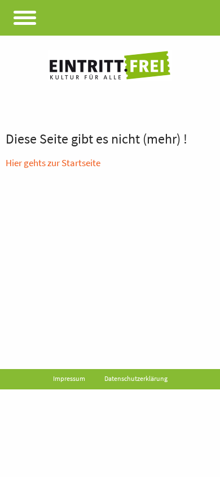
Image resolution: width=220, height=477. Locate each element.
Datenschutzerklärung (136, 378)
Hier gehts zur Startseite (53, 163)
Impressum (69, 378)
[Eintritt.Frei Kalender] (110, 65)
